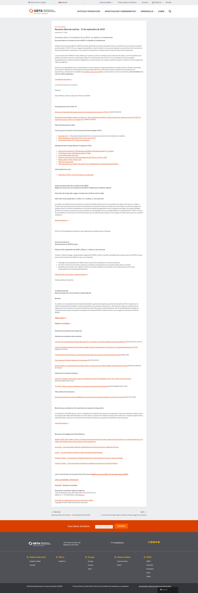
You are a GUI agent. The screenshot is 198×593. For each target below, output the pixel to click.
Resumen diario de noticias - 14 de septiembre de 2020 (71, 513)
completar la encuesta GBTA (93, 72)
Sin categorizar (60, 27)
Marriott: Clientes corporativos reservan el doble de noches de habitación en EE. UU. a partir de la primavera (93, 379)
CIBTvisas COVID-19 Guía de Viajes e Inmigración (76, 175)
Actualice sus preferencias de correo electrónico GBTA (74, 500)
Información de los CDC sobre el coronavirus (74, 140)
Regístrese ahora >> (62, 220)
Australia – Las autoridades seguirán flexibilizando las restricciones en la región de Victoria (87, 447)
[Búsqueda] (170, 11)
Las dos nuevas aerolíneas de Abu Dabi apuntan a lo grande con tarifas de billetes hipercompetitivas (90, 342)
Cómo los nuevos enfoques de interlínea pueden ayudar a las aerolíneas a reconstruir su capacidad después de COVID (96, 347)
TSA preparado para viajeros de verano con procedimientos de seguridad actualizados (88, 164)
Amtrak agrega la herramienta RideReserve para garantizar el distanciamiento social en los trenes (89, 397)
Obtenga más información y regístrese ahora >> (71, 274)
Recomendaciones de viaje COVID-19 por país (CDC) (77, 138)
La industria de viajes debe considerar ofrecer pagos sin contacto (123, 513)
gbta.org (81, 495)
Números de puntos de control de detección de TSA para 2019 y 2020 (82, 157)
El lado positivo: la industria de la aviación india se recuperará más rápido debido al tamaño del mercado (91, 366)
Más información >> (62, 423)
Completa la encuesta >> (63, 79)
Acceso (168, 2)
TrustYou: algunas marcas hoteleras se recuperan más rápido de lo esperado (81, 386)
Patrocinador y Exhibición (127, 2)
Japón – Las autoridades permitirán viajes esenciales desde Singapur (79, 452)
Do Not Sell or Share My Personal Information (155, 586)
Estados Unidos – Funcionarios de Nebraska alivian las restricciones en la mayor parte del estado (89, 458)
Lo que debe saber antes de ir (68, 155)
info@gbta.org (119, 542)
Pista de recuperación (65, 162)
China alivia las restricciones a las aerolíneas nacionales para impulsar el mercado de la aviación (88, 355)
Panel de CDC (63, 136)
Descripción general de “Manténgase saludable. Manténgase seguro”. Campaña (86, 151)
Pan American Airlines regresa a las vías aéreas (71, 360)
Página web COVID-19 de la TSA (69, 160)
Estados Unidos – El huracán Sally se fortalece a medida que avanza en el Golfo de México (86, 463)
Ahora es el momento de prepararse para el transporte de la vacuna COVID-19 (82, 112)
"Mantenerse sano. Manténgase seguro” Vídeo (74, 153)
